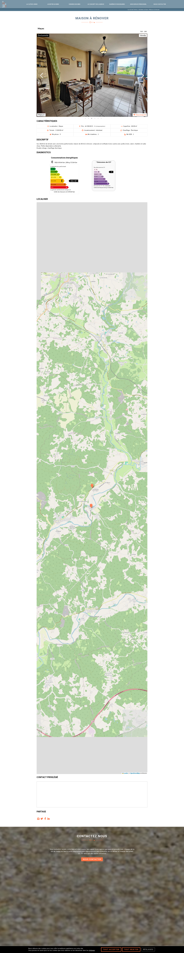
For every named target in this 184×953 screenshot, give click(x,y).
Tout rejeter (131, 949)
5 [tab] (98, 118)
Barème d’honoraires (117, 4)
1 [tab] (85, 118)
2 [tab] (88, 118)
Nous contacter (92, 859)
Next (142, 75)
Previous (42, 75)
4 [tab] (95, 118)
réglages (92, 950)
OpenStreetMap (135, 773)
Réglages (148, 949)
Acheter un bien (53, 4)
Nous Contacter (160, 4)
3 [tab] (92, 118)
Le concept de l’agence (96, 4)
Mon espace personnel (138, 4)
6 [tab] (101, 118)
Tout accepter (111, 949)
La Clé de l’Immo (31, 4)
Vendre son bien (74, 4)
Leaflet (126, 773)
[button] (91, 506)
